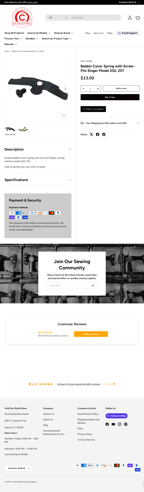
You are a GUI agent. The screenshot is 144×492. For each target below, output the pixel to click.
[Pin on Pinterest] (104, 134)
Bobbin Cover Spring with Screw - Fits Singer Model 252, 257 (29, 51)
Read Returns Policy (88, 413)
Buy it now (110, 97)
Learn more (32, 2)
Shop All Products (14, 33)
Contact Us (49, 413)
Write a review (91, 334)
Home (6, 51)
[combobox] (83, 17)
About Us (99, 33)
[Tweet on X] (91, 134)
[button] (138, 17)
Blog (88, 33)
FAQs (110, 33)
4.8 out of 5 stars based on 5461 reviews (78, 384)
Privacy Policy (84, 434)
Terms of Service (86, 439)
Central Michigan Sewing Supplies (24, 482)
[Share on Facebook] (97, 134)
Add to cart (121, 88)
